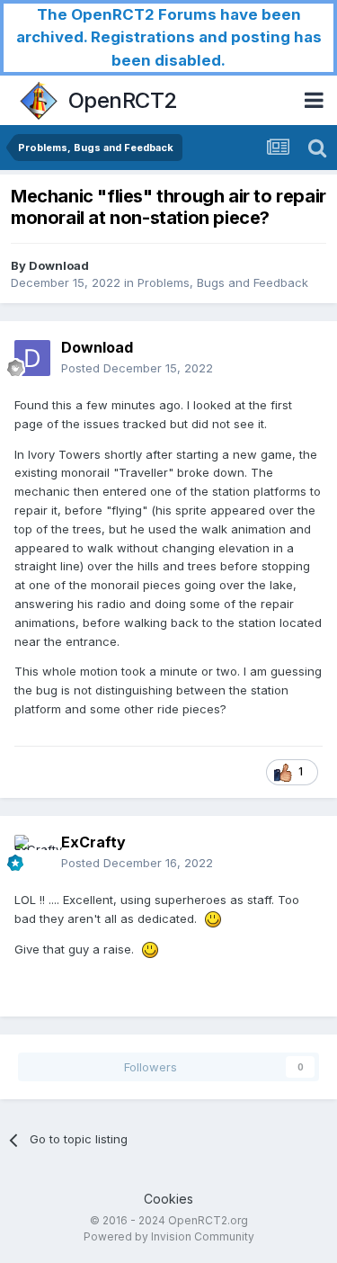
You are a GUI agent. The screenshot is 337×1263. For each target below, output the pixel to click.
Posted (137, 368)
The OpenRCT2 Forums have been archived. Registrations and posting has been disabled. (169, 37)
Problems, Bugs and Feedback (222, 282)
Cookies (168, 1198)
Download (59, 265)
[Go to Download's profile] (32, 358)
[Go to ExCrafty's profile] (32, 853)
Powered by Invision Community (169, 1236)
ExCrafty (93, 842)
